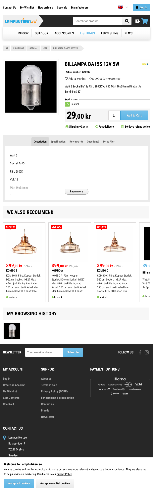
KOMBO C (102, 270)
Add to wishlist (77, 79)
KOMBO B (11, 270)
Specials (62, 7)
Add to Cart (134, 115)
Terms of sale (49, 385)
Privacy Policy (64, 474)
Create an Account (14, 385)
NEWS (128, 33)
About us (46, 378)
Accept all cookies (19, 483)
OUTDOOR (41, 33)
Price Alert (109, 141)
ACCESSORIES (64, 33)
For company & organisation (57, 398)
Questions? (93, 141)
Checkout (8, 404)
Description (40, 141)
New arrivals (45, 7)
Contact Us (9, 7)
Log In (6, 378)
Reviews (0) (76, 141)
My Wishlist (27, 7)
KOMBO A (57, 270)
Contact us (47, 404)
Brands (45, 410)
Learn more (76, 191)
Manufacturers (79, 7)
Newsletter (47, 417)
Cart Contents (11, 398)
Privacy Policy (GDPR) (54, 391)
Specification (58, 141)
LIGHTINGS (87, 33)
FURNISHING (109, 33)
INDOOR (23, 33)
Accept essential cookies (55, 483)
